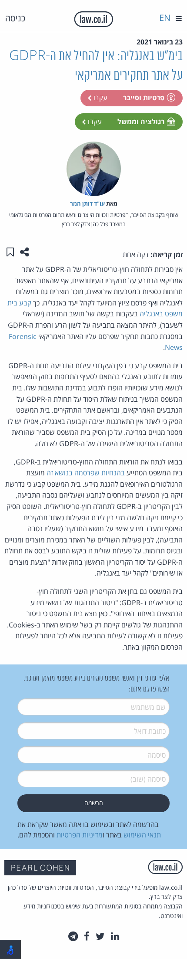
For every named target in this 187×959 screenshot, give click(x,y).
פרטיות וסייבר (143, 97)
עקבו (99, 97)
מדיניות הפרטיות (80, 835)
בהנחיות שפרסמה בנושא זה (86, 473)
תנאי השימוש (142, 835)
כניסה (15, 18)
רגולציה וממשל (141, 121)
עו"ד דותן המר (87, 203)
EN (164, 18)
